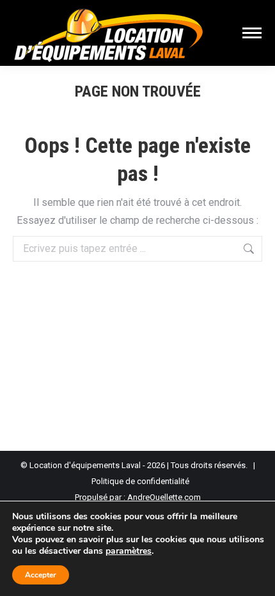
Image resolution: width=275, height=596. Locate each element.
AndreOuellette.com (164, 497)
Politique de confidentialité (140, 481)
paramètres (129, 551)
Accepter (40, 575)
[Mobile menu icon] (252, 33)
